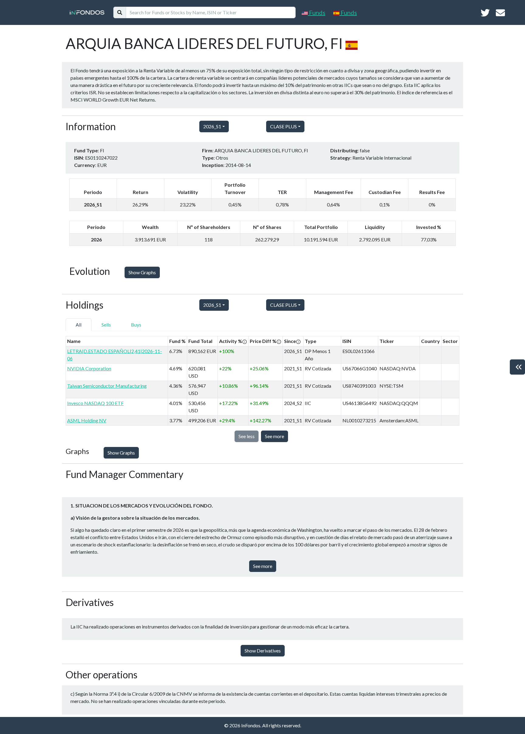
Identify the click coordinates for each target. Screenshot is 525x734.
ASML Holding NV (86, 420)
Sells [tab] (106, 324)
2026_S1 (212, 126)
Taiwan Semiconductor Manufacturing (107, 386)
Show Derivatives (263, 650)
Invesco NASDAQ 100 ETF (95, 403)
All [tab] (78, 324)
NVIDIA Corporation (89, 368)
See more (274, 436)
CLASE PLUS (283, 126)
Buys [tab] (136, 324)
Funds (316, 12)
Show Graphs (142, 272)
